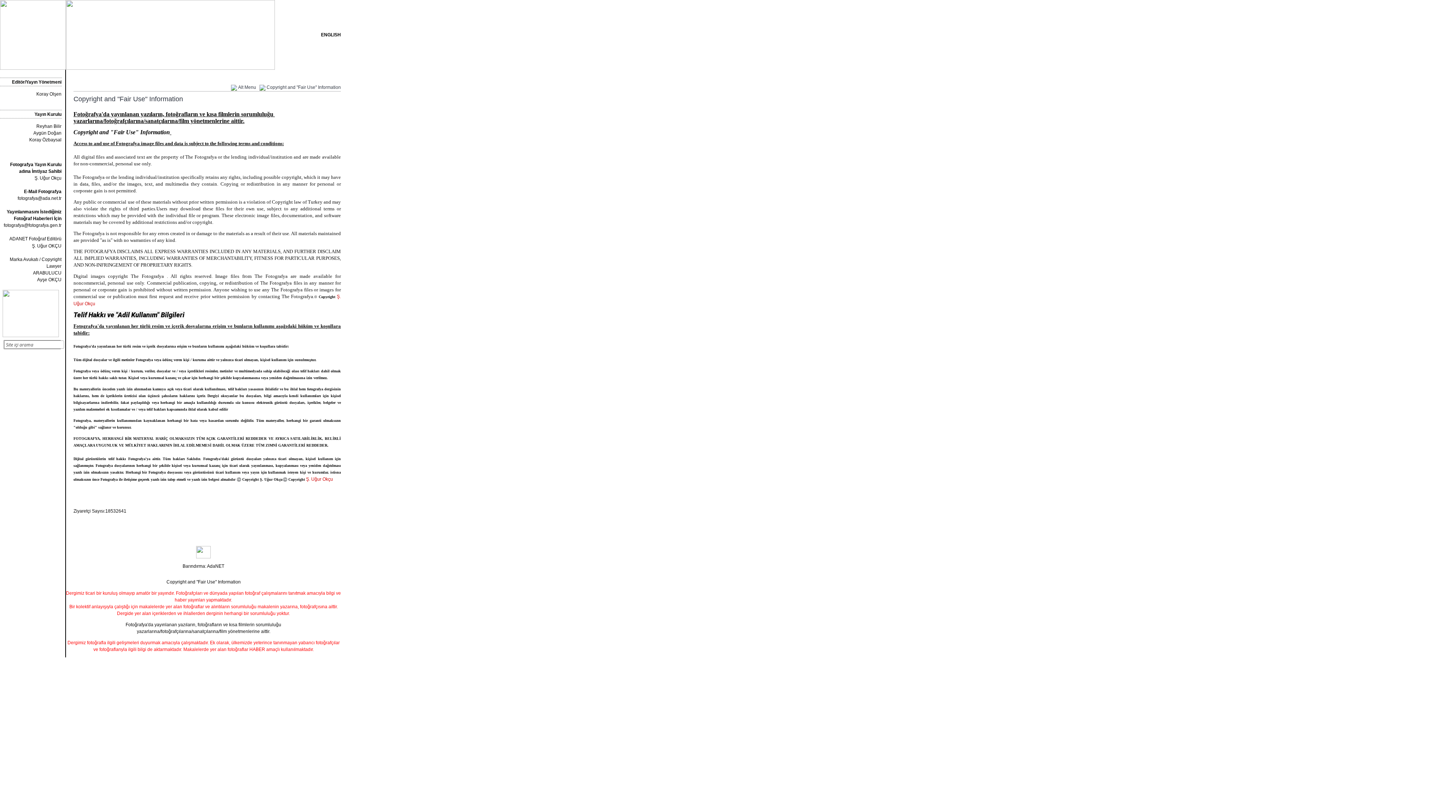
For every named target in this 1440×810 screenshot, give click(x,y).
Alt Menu (247, 87)
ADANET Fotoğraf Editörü (35, 239)
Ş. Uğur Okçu (36, 171)
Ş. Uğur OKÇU (47, 246)
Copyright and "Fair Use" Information (304, 87)
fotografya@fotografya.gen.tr (33, 225)
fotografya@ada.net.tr (40, 198)
